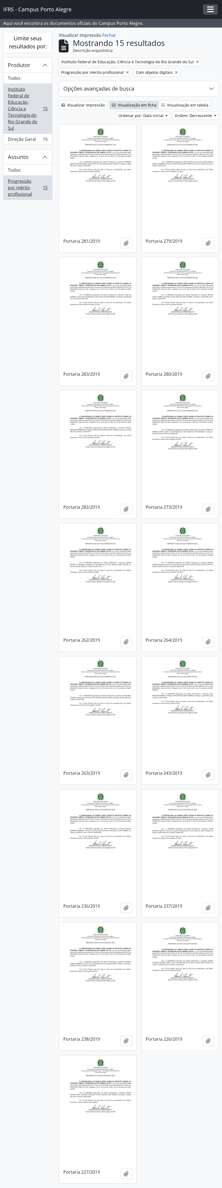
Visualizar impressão (85, 105)
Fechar (109, 35)
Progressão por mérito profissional (28, 187)
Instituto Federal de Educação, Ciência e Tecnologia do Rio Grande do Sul (28, 108)
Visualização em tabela (187, 105)
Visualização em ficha (136, 105)
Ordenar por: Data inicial (141, 115)
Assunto (18, 157)
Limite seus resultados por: (28, 42)
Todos (14, 78)
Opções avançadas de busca (98, 88)
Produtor (19, 65)
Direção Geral (28, 140)
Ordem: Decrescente (194, 115)
